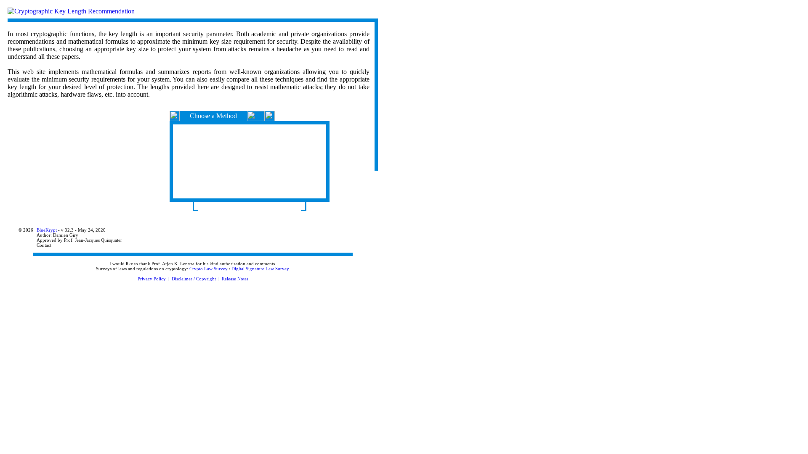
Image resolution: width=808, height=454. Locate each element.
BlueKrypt (47, 229)
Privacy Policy (152, 278)
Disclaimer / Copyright (194, 278)
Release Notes (235, 278)
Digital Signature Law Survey (260, 268)
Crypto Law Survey (208, 268)
